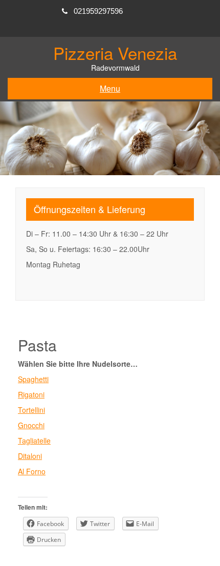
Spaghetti (33, 379)
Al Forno (32, 471)
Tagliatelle (34, 440)
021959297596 (98, 11)
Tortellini (31, 410)
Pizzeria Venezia (115, 52)
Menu (110, 88)
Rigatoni (31, 394)
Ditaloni (30, 456)
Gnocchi (31, 425)
